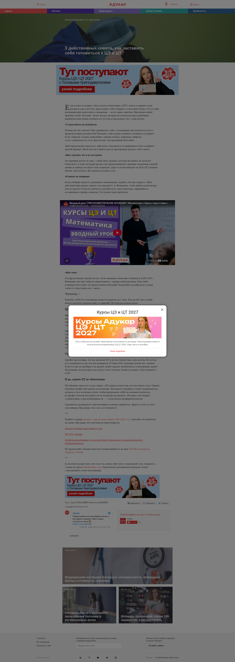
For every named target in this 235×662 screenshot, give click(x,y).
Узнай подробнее (117, 351)
